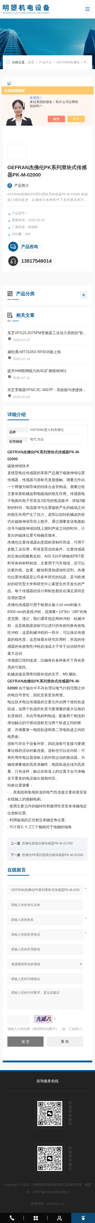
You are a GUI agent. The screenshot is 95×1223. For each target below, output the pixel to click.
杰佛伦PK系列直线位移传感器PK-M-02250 (52, 855)
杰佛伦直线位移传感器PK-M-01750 (47, 843)
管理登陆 (37, 1203)
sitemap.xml (55, 1203)
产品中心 (45, 62)
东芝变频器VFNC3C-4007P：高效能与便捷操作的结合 (47, 390)
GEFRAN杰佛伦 (68, 62)
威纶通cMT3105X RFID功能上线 (34, 352)
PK (86, 62)
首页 (31, 62)
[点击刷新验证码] (43, 1019)
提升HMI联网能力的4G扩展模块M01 (37, 371)
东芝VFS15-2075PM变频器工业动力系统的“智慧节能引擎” (47, 333)
